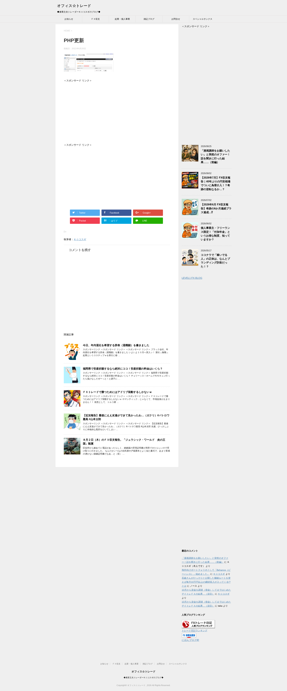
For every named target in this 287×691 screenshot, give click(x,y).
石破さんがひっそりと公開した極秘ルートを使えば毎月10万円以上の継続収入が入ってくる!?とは (206, 582)
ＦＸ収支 (95, 19)
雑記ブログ (149, 19)
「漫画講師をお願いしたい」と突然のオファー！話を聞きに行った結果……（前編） (215, 156)
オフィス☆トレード (74, 6)
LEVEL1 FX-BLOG (192, 278)
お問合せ (175, 19)
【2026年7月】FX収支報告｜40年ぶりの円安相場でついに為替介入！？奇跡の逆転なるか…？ (215, 183)
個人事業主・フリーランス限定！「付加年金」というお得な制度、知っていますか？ (215, 233)
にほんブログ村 (190, 640)
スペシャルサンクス (202, 19)
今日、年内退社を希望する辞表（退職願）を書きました (116, 345)
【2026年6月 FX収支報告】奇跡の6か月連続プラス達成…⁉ (216, 208)
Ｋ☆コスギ (80, 239)
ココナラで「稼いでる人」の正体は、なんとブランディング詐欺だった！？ (215, 260)
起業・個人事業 (122, 19)
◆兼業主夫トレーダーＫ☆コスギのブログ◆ (143, 677)
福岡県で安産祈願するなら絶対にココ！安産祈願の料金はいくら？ (123, 368)
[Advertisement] (117, 110)
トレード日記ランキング (194, 630)
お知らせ (68, 19)
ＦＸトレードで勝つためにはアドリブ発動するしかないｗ (117, 392)
